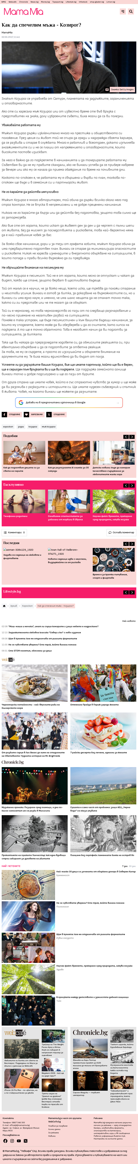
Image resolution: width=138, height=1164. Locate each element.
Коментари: (16, 532)
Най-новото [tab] (129, 621)
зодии (21, 426)
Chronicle (23, 2)
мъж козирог (49, 426)
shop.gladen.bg (97, 2)
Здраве (60, 969)
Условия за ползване (57, 1126)
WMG (3, 2)
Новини (52, 1136)
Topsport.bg (57, 2)
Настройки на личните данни (108, 1139)
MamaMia (7, 32)
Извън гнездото (65, 938)
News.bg (34, 2)
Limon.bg (111, 2)
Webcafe (12, 2)
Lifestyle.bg (71, 2)
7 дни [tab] (125, 866)
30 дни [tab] (132, 866)
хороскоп (8, 426)
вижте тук (119, 1136)
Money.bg (45, 2)
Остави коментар (123, 532)
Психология (62, 906)
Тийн (58, 1000)
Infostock (83, 2)
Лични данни (54, 1129)
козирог (33, 426)
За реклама (53, 1132)
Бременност (63, 875)
